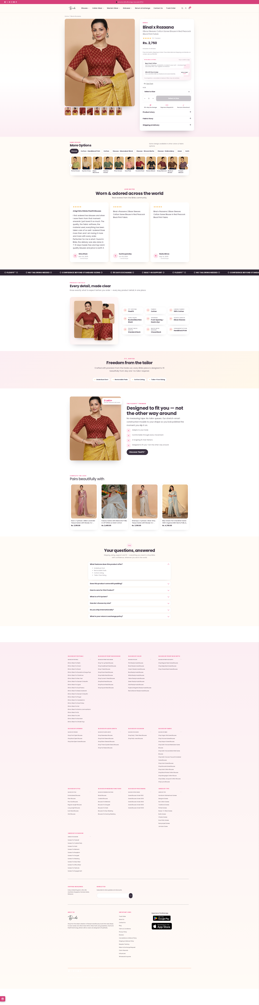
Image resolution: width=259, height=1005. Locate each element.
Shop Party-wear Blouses (135, 738)
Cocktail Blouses (103, 798)
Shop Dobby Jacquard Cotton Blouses (169, 779)
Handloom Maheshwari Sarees (167, 795)
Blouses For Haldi (103, 808)
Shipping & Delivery (151, 125)
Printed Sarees (162, 808)
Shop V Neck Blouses (104, 669)
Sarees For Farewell (73, 840)
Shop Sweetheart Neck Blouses (107, 666)
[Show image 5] (97, 111)
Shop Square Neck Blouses (106, 688)
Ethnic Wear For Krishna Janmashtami (79, 709)
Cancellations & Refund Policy (128, 938)
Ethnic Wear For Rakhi (74, 663)
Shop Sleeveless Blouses (105, 735)
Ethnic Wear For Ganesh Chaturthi (78, 681)
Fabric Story (148, 118)
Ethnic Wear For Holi (73, 706)
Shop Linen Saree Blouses (165, 763)
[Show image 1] (68, 111)
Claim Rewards (123, 950)
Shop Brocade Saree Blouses (166, 766)
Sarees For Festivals (73, 868)
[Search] (182, 8)
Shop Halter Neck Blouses (105, 675)
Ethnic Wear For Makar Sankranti (77, 691)
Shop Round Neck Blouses (105, 684)
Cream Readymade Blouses (136, 669)
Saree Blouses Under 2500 (136, 802)
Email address (104, 893)
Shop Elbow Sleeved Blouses (106, 741)
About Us (121, 919)
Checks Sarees (162, 817)
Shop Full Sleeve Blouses (105, 748)
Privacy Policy (123, 932)
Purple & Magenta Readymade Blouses (139, 688)
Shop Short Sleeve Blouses (105, 738)
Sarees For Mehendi (73, 849)
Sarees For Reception (74, 852)
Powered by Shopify (96, 977)
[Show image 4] (90, 111)
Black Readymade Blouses (136, 666)
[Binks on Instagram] (11, 2)
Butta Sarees (162, 814)
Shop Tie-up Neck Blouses (105, 663)
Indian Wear (97, 8)
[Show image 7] (111, 111)
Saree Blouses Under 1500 (135, 795)
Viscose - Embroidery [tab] (166, 151)
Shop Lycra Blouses (164, 782)
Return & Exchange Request (127, 947)
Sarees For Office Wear (74, 865)
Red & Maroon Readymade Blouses (138, 691)
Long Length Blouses (74, 808)
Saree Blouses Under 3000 (136, 805)
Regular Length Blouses (75, 805)
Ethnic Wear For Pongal (74, 697)
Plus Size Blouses (73, 802)
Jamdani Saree (163, 826)
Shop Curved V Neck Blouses (106, 678)
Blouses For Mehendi (104, 802)
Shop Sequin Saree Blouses (166, 741)
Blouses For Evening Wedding (106, 814)
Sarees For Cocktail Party (75, 843)
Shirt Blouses (71, 814)
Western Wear (112, 8)
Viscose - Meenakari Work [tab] (123, 151)
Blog (120, 925)
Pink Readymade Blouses (135, 663)
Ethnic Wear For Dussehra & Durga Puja (79, 672)
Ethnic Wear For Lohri (74, 715)
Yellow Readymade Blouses (136, 678)
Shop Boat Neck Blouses (105, 681)
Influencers (122, 953)
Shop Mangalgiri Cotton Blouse (167, 775)
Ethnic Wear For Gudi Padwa (76, 688)
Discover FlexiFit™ (137, 452)
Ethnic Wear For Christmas (75, 675)
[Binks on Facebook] (5, 2)
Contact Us (158, 8)
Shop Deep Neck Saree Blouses (167, 666)
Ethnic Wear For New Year (75, 678)
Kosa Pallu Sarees (163, 820)
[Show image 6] (104, 111)
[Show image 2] (75, 111)
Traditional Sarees (163, 805)
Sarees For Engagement (75, 871)
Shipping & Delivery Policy (126, 941)
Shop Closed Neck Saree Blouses (168, 669)
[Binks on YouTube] (14, 2)
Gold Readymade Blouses (136, 684)
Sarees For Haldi (72, 846)
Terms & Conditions (125, 929)
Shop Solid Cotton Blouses (166, 769)
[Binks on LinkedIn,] (16, 2)
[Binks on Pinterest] (9, 2)
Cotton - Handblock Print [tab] (90, 151)
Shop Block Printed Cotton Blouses (168, 772)
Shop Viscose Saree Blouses (166, 738)
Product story (149, 112)
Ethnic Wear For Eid (73, 712)
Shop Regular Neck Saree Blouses (168, 663)
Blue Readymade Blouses (135, 672)
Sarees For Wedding (74, 858)
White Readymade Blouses (136, 675)
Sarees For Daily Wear (74, 862)
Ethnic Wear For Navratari (75, 718)
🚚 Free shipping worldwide (129, 2)
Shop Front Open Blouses (75, 735)
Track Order (171, 8)
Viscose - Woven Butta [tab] (145, 151)
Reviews (121, 935)
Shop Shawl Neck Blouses (105, 672)
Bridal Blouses (102, 795)
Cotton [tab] (106, 151)
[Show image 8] (119, 111)
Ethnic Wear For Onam (74, 666)
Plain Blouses (72, 798)
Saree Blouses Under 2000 (136, 798)
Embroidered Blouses (74, 795)
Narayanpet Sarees (164, 823)
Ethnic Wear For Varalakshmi (76, 700)
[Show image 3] (82, 111)
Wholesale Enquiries (125, 956)
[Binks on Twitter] (7, 2)
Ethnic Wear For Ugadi (74, 684)
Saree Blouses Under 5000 (136, 808)
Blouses (84, 8)
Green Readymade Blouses (136, 681)
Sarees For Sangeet (73, 855)
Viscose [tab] (74, 151)
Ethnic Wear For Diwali (74, 669)
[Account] (186, 8)
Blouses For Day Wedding (105, 811)
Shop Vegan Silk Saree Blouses (167, 735)
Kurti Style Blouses (73, 811)
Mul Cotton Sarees (163, 802)
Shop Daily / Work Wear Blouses (137, 735)
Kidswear (126, 8)
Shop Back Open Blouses (75, 738)
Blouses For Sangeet (104, 805)
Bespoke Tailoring (124, 944)
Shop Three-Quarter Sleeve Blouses (108, 745)
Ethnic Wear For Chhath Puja (76, 722)
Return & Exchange (142, 8)
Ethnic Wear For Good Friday (76, 703)
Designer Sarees (163, 798)
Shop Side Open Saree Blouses (77, 741)
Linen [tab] (180, 151)
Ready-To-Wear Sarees (165, 811)
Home (67, 16)
